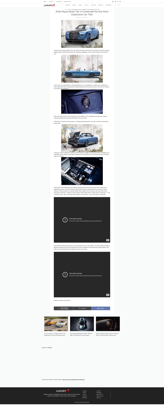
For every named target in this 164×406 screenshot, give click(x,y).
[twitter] (115, 1)
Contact (51, 1)
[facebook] (112, 1)
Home (45, 1)
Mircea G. (86, 17)
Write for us (67, 1)
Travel (80, 5)
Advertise (59, 1)
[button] (115, 5)
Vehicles (100, 5)
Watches (93, 5)
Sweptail (84, 52)
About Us (99, 397)
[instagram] (117, 1)
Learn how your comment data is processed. (73, 379)
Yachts (87, 5)
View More (108, 5)
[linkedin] (110, 396)
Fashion (68, 5)
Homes (74, 5)
